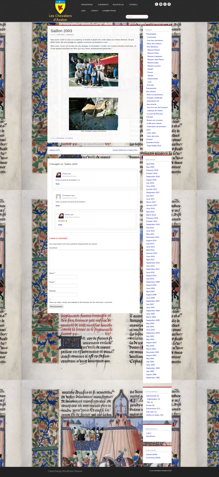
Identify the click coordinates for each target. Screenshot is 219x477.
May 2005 (150, 323)
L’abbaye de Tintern (155, 111)
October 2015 (151, 221)
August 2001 (151, 355)
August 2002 (151, 343)
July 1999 (150, 371)
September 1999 (153, 368)
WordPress (150, 436)
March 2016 (151, 215)
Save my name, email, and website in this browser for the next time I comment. (81, 302)
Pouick (64, 174)
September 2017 (153, 192)
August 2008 (151, 295)
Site (148, 402)
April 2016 (150, 212)
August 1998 (151, 374)
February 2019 (152, 170)
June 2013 (150, 256)
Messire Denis (153, 53)
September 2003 (153, 333)
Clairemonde (153, 79)
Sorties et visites (152, 415)
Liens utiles (151, 133)
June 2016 (150, 208)
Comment (53, 248)
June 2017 (150, 199)
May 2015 (150, 234)
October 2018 (151, 173)
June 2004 (150, 330)
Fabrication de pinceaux (156, 126)
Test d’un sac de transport (157, 107)
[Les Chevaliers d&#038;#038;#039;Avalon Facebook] (156, 4)
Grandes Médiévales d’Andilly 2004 (125, 150)
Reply (58, 184)
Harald (150, 69)
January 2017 (151, 205)
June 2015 (150, 231)
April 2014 (150, 250)
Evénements (103, 5)
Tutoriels (133, 5)
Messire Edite (153, 63)
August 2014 (151, 240)
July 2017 (150, 196)
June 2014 (150, 247)
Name (52, 273)
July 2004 (150, 327)
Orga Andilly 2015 (154, 146)
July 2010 (150, 279)
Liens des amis (153, 136)
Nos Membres (152, 47)
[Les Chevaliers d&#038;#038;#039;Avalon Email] (160, 4)
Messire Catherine (155, 56)
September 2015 (153, 224)
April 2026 (150, 164)
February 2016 (152, 218)
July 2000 (150, 362)
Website (52, 291)
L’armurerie (151, 37)
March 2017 (151, 202)
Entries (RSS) (151, 454)
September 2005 (153, 320)
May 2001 (150, 358)
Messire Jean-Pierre (156, 60)
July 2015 (150, 228)
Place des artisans (154, 44)
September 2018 (153, 177)
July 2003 (150, 336)
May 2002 (150, 346)
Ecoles (149, 405)
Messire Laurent (154, 66)
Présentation (87, 5)
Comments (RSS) (153, 458)
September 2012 (153, 263)
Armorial (150, 85)
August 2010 (151, 276)
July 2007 (150, 304)
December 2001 (152, 352)
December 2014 (152, 237)
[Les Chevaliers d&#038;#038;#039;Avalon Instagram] (169, 4)
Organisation (152, 399)
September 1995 (153, 378)
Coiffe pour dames (154, 123)
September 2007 (153, 301)
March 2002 (151, 349)
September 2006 (153, 311)
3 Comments (69, 138)
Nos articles (118, 5)
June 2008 (150, 298)
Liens (83, 11)
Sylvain (150, 75)
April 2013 (150, 260)
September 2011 (153, 269)
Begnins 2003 (55, 150)
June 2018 (150, 186)
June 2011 (150, 272)
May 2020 (150, 167)
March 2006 (151, 317)
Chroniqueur (70, 34)
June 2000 (150, 365)
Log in (148, 433)
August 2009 (151, 285)
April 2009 (150, 291)
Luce (149, 82)
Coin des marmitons (155, 40)
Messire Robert (154, 50)
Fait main (150, 412)
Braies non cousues (155, 120)
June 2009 (150, 288)
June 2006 (150, 314)
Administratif (151, 396)
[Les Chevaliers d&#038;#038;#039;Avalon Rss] (165, 4)
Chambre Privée (109, 11)
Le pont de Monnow (155, 114)
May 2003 (150, 339)
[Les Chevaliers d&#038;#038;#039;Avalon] (60, 11)
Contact (94, 11)
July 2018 (150, 183)
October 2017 (151, 189)
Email (52, 282)
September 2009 (153, 282)
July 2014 (150, 244)
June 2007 (150, 307)
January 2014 (151, 253)
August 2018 (151, 180)
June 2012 (150, 266)
